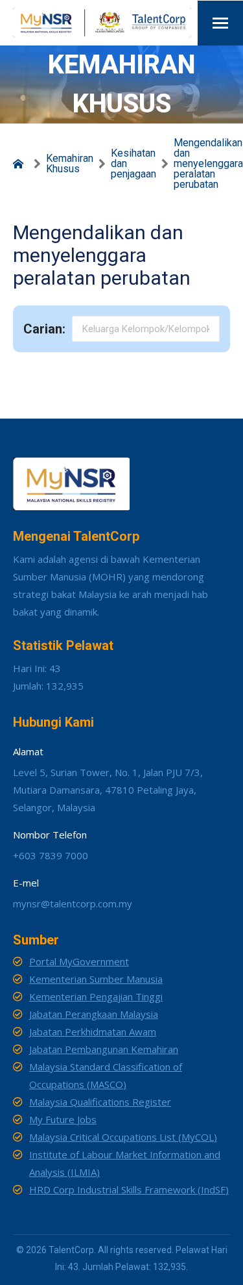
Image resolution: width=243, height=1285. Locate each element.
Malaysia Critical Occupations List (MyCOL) (123, 1136)
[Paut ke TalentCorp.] (21, 164)
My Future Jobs (63, 1119)
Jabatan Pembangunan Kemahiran (103, 1049)
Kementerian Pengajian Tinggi (96, 996)
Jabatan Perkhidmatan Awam (92, 1031)
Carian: (44, 329)
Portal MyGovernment (79, 961)
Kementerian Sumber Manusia (96, 978)
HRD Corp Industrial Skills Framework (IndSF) (129, 1189)
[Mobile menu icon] (220, 23)
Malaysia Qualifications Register (100, 1101)
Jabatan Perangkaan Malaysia (93, 1013)
